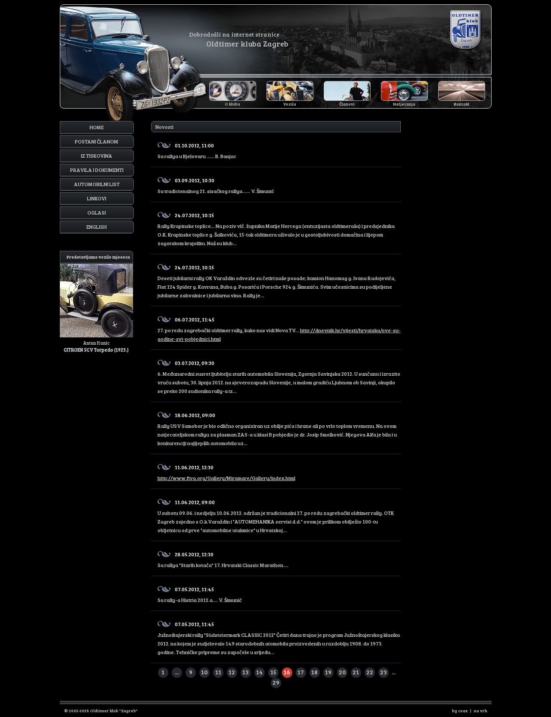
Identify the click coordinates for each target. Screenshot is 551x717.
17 (300, 672)
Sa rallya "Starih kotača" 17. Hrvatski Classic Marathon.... (223, 559)
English (97, 226)
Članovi (347, 104)
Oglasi (96, 212)
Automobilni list (97, 184)
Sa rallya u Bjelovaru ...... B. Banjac (197, 150)
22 (369, 672)
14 (259, 672)
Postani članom (96, 141)
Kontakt (462, 104)
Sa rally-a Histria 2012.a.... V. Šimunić (200, 594)
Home (97, 127)
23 (383, 672)
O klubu (232, 104)
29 (275, 682)
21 (356, 672)
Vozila (289, 104)
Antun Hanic (97, 303)
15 (273, 672)
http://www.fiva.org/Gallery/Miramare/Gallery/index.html (226, 477)
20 (342, 672)
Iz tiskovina (96, 155)
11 (218, 672)
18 (314, 672)
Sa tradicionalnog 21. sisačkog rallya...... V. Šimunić (216, 185)
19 (328, 672)
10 (204, 672)
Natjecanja (404, 104)
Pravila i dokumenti (97, 169)
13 (245, 672)
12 (232, 672)
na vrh (480, 711)
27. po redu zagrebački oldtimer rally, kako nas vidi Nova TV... (279, 329)
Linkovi (96, 198)
